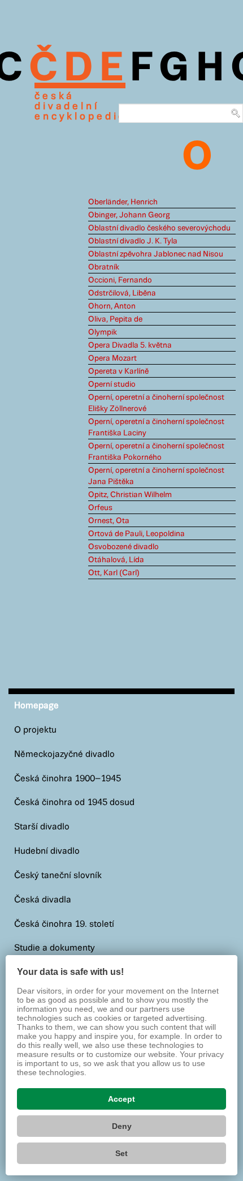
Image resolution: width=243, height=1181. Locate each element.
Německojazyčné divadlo (64, 754)
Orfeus (100, 508)
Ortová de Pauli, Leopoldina (136, 534)
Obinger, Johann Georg (129, 215)
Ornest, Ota (108, 521)
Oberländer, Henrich (123, 202)
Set (121, 1153)
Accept (121, 1098)
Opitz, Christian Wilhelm (130, 495)
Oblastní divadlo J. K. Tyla (132, 241)
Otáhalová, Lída (116, 560)
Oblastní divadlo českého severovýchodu (159, 228)
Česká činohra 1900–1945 (67, 779)
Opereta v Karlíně (118, 371)
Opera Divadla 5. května (130, 345)
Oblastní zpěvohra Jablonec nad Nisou (155, 254)
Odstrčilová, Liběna (122, 293)
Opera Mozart (112, 358)
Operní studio (112, 384)
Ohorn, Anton (112, 306)
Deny (122, 1126)
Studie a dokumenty (54, 948)
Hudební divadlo (47, 851)
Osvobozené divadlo (123, 547)
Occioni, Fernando (120, 280)
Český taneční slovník (58, 875)
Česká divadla (42, 900)
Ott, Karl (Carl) (114, 573)
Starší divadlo (42, 827)
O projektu (35, 730)
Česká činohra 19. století (64, 924)
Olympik (102, 332)
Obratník (103, 267)
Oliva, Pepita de (115, 319)
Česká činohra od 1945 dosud (74, 802)
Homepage (36, 706)
